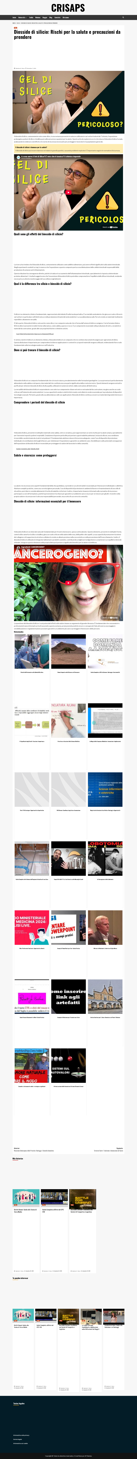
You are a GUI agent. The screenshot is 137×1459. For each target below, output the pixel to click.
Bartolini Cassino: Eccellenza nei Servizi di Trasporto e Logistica (82, 1210)
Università (21, 17)
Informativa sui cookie (20, 1443)
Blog (50, 17)
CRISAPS (68, 7)
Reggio (45, 17)
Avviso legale (17, 1439)
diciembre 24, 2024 (30, 1271)
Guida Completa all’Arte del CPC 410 (53, 1210)
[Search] (123, 17)
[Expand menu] (26, 18)
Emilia (31, 17)
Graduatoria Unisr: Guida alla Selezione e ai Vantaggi (113, 1326)
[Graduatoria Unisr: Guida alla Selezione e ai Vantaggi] (113, 1316)
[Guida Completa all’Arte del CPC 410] (54, 1198)
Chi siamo (66, 17)
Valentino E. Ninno (20, 68)
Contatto (57, 17)
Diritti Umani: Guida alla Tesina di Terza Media (25, 1210)
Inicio (14, 17)
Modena (37, 17)
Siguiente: (108, 1149)
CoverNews (78, 1456)
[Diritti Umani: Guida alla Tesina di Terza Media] (26, 1198)
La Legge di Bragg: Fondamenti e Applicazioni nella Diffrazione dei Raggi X (90, 1327)
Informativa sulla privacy (21, 1435)
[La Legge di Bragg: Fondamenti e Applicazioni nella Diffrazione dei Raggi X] (91, 1316)
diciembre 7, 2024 (31, 68)
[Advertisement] (68, 53)
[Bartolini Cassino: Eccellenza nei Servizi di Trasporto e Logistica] (82, 1198)
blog (16, 28)
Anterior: (34, 1149)
